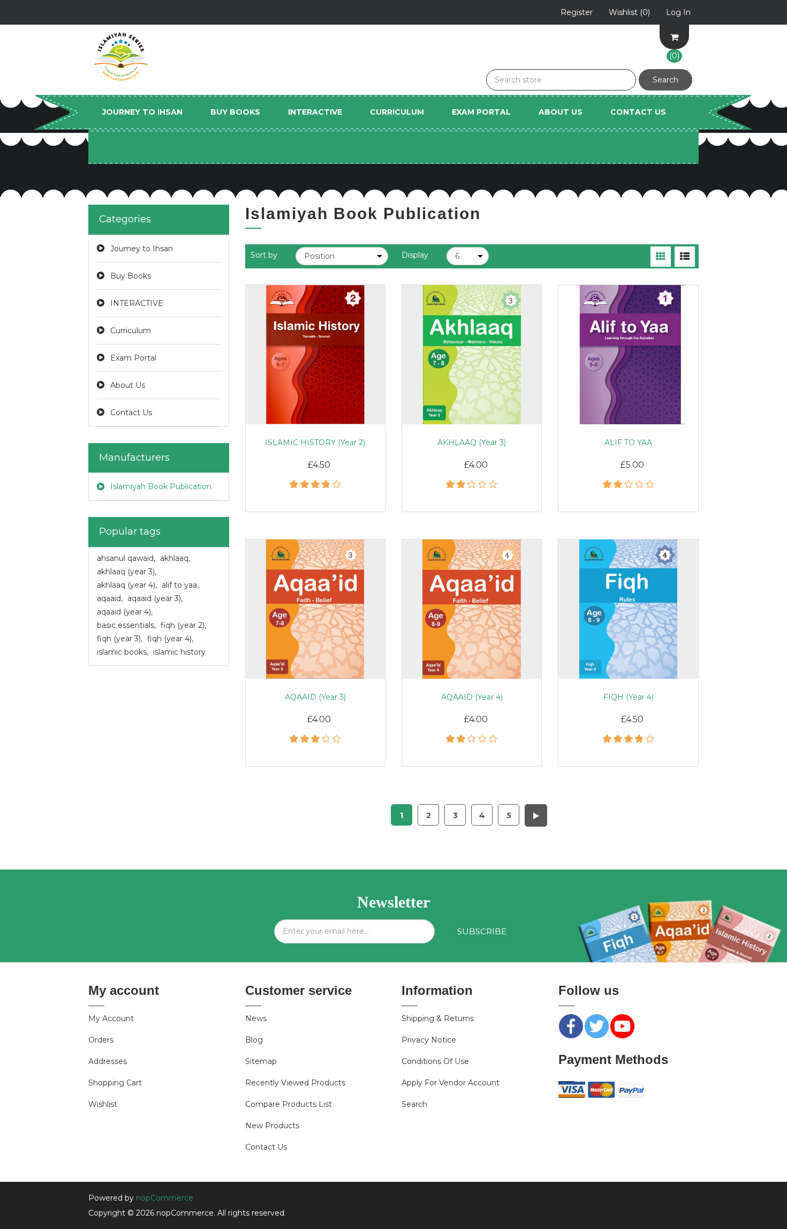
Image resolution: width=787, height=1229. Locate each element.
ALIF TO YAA (628, 442)
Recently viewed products (295, 1083)
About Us (127, 385)
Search (414, 1104)
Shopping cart (115, 1083)
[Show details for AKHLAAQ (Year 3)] (471, 354)
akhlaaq (175, 558)
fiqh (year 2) (183, 625)
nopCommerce (164, 1198)
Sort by (264, 255)
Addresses (107, 1061)
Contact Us (638, 112)
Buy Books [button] (235, 112)
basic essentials (126, 625)
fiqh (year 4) (170, 638)
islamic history (179, 652)
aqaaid (110, 598)
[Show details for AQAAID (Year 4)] (471, 609)
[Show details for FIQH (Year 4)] (628, 609)
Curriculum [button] (397, 112)
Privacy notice (429, 1040)
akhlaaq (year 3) (126, 571)
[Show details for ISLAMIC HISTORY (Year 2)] (315, 354)
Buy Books (130, 276)
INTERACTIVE (315, 112)
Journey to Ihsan (141, 248)
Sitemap (261, 1061)
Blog (254, 1040)
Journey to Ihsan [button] (142, 112)
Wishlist (102, 1104)
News (256, 1018)
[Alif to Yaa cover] (628, 354)
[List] (684, 256)
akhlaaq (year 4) (127, 585)
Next (536, 815)
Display (415, 255)
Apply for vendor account (451, 1083)
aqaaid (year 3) (155, 598)
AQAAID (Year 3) (315, 697)
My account (111, 1018)
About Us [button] (560, 112)
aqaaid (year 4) (125, 612)
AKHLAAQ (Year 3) (471, 442)
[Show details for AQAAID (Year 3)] (315, 609)
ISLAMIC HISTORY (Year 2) (315, 442)
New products (272, 1125)
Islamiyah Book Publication (160, 486)
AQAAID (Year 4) (472, 697)
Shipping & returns (438, 1018)
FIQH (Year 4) (628, 697)
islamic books (122, 652)
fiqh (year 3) (119, 638)
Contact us (266, 1147)
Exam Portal (481, 112)
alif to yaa (180, 585)
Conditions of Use (435, 1061)
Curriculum (130, 330)
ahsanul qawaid (126, 558)
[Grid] (660, 256)
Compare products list (288, 1104)
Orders (100, 1040)
